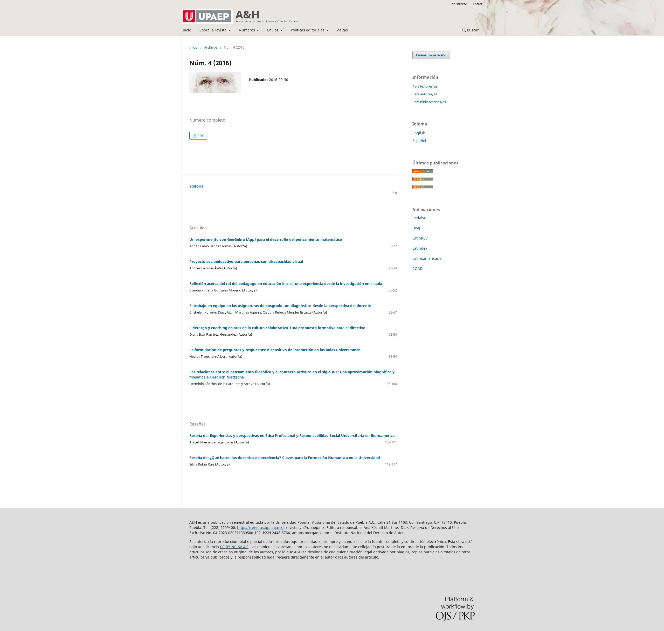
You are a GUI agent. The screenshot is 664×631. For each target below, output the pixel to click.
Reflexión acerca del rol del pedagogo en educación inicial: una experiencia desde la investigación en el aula (285, 283)
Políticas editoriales (308, 30)
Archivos (210, 47)
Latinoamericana (426, 258)
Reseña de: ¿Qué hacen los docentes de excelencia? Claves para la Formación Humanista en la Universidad (284, 457)
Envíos (273, 30)
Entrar (477, 4)
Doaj (416, 227)
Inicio (186, 30)
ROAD (417, 268)
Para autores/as (424, 94)
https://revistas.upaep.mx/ (260, 527)
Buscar (472, 30)
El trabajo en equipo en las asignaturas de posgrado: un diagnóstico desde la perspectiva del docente (280, 305)
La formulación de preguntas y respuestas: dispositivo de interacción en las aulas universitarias (275, 349)
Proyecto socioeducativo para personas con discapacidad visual (246, 261)
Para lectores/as (424, 86)
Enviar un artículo (431, 55)
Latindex (419, 248)
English (418, 132)
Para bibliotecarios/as (429, 101)
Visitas (342, 30)
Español (419, 140)
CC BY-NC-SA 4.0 (234, 546)
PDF (200, 135)
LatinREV (419, 238)
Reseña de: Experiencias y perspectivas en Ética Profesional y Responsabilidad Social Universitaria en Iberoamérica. (292, 435)
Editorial (196, 186)
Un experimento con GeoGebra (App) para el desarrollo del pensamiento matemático (265, 239)
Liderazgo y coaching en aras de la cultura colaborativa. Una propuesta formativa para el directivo (277, 327)
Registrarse (458, 4)
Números (247, 30)
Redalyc (419, 217)
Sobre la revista (213, 30)
